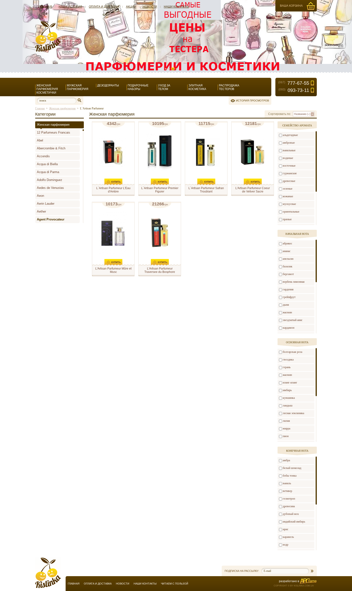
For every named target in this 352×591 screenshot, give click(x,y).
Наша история (70, 6)
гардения (288, 289)
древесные (289, 181)
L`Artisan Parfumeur (92, 108)
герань (286, 367)
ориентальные (291, 211)
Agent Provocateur (50, 219)
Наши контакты (176, 6)
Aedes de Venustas (50, 188)
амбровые (289, 142)
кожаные (288, 196)
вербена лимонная (294, 281)
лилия (286, 420)
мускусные (289, 204)
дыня (286, 304)
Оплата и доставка (104, 6)
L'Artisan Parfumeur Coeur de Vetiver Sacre (252, 189)
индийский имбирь (294, 521)
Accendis (43, 156)
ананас (286, 251)
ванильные (289, 150)
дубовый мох (291, 513)
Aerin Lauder (45, 203)
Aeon (40, 195)
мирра (286, 428)
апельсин (288, 258)
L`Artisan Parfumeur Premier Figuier (159, 189)
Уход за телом (164, 87)
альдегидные (290, 135)
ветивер (287, 491)
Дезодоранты (108, 85)
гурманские (290, 173)
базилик (287, 266)
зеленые (287, 188)
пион (286, 436)
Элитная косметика (197, 87)
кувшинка (289, 397)
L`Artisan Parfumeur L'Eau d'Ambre (113, 189)
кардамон (288, 327)
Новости (150, 6)
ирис (285, 529)
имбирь (287, 390)
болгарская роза (292, 351)
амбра (286, 460)
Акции (131, 6)
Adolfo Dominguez (49, 180)
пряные (287, 219)
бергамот (288, 274)
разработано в (289, 581)
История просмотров (252, 100)
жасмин (287, 312)
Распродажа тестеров (229, 87)
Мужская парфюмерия (77, 87)
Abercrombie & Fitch (51, 148)
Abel (40, 140)
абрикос (287, 243)
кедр (285, 544)
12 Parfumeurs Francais (53, 132)
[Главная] (48, 50)
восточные (289, 165)
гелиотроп (289, 498)
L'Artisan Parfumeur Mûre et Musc (113, 270)
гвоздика (288, 359)
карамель (288, 536)
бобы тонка (289, 475)
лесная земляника (293, 413)
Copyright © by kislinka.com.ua (294, 586)
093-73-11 (293, 90)
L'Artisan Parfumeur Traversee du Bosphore (159, 270)
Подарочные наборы (138, 87)
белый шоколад (292, 468)
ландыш (287, 405)
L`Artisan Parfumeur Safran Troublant (206, 189)
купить (116, 181)
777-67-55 (293, 83)
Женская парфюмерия (47, 87)
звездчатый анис (292, 320)
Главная (45, 6)
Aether (41, 211)
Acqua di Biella (47, 164)
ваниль (287, 483)
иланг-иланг (290, 382)
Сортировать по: (279, 114)
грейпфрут (289, 297)
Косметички (46, 92)
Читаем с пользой (174, 583)
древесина (289, 506)
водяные (288, 158)
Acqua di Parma (48, 172)
